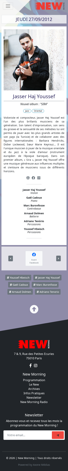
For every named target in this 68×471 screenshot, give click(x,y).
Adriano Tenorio (49, 292)
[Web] (28, 178)
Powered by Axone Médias (34, 464)
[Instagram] (38, 178)
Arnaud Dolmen (21, 292)
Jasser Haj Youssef (48, 277)
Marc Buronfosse (46, 284)
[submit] (58, 435)
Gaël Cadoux (20, 284)
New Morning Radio (34, 402)
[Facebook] (33, 178)
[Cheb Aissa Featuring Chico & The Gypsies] (58, 258)
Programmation (34, 380)
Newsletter (34, 398)
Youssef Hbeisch (19, 277)
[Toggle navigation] (8, 6)
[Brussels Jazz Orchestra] (10, 258)
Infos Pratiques (34, 393)
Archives (34, 389)
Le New (34, 384)
